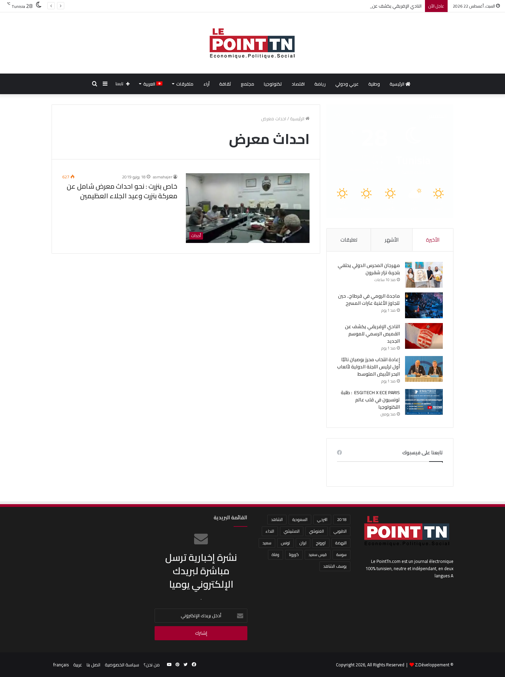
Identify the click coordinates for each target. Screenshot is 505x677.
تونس (285, 543)
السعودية (299, 519)
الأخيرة (432, 240)
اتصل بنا (93, 665)
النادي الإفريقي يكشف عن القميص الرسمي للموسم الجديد (366, 6)
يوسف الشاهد (335, 566)
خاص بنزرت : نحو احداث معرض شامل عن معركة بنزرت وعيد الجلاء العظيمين (122, 191)
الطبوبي (340, 531)
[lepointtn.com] (252, 43)
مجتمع (247, 84)
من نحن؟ (152, 665)
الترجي (322, 519)
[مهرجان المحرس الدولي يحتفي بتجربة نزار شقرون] (424, 275)
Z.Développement (432, 665)
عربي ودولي (347, 84)
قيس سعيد (317, 554)
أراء (206, 84)
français (61, 665)
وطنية (374, 84)
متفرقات (184, 84)
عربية (77, 665)
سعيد (266, 543)
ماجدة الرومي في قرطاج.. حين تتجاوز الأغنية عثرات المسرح (369, 299)
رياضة (320, 84)
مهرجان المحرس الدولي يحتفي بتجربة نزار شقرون (369, 269)
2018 (342, 519)
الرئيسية (397, 84)
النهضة (341, 543)
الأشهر (392, 240)
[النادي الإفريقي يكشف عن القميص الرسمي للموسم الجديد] (424, 336)
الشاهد (277, 519)
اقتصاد (298, 84)
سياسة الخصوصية (122, 665)
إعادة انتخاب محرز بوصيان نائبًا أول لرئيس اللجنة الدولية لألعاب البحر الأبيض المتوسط (368, 366)
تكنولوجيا (273, 84)
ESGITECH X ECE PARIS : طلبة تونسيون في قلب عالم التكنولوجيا (370, 399)
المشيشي (292, 531)
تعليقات (348, 240)
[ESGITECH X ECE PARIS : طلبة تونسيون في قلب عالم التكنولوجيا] (424, 402)
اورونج (321, 543)
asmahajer (162, 177)
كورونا (294, 554)
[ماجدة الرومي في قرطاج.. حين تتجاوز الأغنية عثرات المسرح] (424, 305)
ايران (303, 543)
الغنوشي (316, 531)
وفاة (275, 554)
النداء (270, 531)
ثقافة (225, 84)
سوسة (341, 554)
